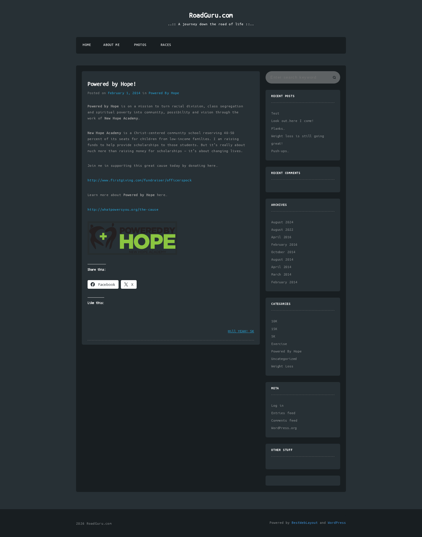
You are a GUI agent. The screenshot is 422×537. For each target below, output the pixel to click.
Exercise (279, 344)
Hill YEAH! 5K (241, 331)
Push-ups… (280, 151)
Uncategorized (284, 359)
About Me (111, 45)
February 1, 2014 (124, 93)
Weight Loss (282, 366)
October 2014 (283, 252)
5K (273, 336)
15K (274, 329)
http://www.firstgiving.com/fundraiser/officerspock (140, 180)
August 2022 (282, 230)
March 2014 (281, 274)
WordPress (337, 523)
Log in (277, 406)
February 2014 (284, 282)
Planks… (278, 129)
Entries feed (283, 413)
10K (274, 321)
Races (166, 45)
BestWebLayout (305, 523)
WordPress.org (284, 428)
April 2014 (281, 267)
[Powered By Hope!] (132, 254)
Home (87, 45)
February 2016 (284, 245)
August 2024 (282, 222)
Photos (140, 45)
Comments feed (284, 420)
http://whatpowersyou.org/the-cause (123, 210)
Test (275, 113)
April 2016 (281, 237)
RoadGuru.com (211, 15)
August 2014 (282, 259)
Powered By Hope (164, 93)
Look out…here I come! (292, 121)
